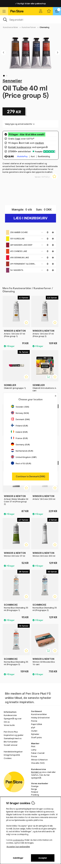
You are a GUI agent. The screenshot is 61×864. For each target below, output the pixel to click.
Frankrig (35, 794)
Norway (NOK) (22, 413)
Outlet (34, 731)
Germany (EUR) (23, 444)
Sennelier (12, 80)
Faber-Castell (37, 753)
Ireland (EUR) (22, 432)
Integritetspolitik (12, 755)
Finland (34, 792)
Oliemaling (44, 27)
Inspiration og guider (13, 735)
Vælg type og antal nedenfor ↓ (20, 124)
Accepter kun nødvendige (18, 846)
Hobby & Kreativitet (40, 717)
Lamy (33, 749)
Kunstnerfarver (29, 27)
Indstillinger (18, 858)
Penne (34, 721)
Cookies (8, 758)
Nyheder (35, 734)
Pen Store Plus (11, 731)
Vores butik (9, 725)
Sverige (34, 786)
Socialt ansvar (11, 745)
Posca (34, 756)
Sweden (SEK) (22, 406)
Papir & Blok (36, 724)
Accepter (42, 858)
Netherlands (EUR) (24, 451)
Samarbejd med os (13, 738)
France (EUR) (22, 438)
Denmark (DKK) (23, 419)
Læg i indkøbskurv (31, 218)
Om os (7, 722)
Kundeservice (10, 715)
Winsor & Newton (39, 759)
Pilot (33, 746)
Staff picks (36, 737)
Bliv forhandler (11, 741)
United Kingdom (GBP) (26, 457)
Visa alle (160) (38, 763)
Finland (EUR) (22, 425)
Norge (34, 789)
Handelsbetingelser (13, 751)
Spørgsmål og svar (13, 718)
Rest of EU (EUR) (23, 463)
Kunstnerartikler (10, 27)
